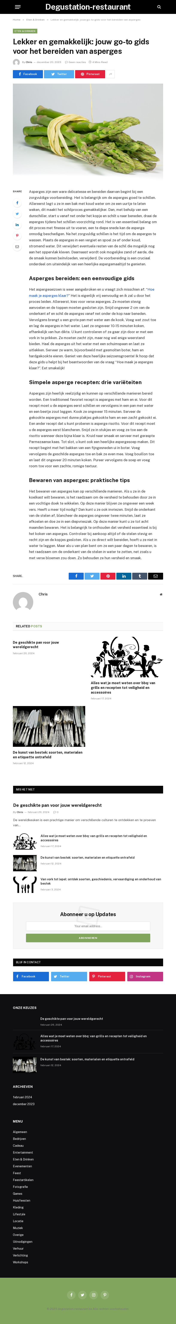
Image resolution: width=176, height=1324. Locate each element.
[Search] (158, 7)
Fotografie (20, 1187)
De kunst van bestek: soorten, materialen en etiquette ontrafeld (47, 754)
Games (17, 1193)
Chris (29, 62)
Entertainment (23, 1152)
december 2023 (24, 1104)
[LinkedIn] (17, 224)
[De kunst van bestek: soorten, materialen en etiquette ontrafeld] (49, 726)
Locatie (18, 1221)
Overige (18, 1235)
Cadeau (18, 1145)
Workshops (20, 1262)
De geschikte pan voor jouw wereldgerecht (36, 644)
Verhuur (18, 1248)
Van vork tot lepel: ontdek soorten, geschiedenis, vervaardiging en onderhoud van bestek (101, 881)
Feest (17, 1173)
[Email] (17, 246)
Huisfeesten (21, 1200)
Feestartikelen (23, 1180)
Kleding (18, 1207)
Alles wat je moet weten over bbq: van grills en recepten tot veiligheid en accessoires (123, 687)
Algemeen (20, 1132)
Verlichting (20, 1255)
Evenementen (22, 1166)
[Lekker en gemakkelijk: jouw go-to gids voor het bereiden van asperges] (88, 133)
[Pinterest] (17, 235)
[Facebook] (17, 202)
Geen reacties (77, 62)
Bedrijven (19, 1139)
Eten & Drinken (25, 31)
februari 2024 (22, 1097)
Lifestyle (19, 1214)
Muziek (18, 1228)
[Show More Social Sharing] (110, 74)
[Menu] (18, 7)
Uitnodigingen (22, 1241)
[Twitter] (17, 213)
